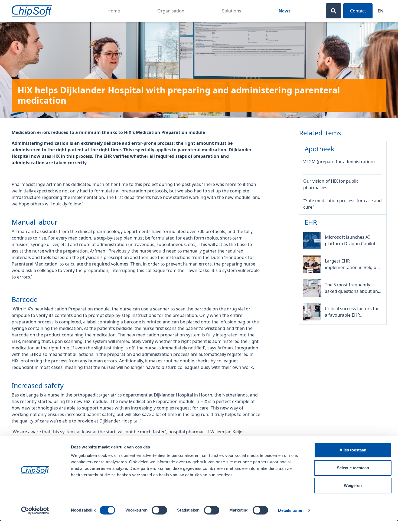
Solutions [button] (231, 11)
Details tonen (290, 510)
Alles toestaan (353, 450)
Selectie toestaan (353, 468)
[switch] (159, 510)
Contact (358, 11)
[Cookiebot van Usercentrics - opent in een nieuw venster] (35, 510)
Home (113, 11)
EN (380, 11)
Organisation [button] (170, 11)
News (285, 11)
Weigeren (353, 485)
